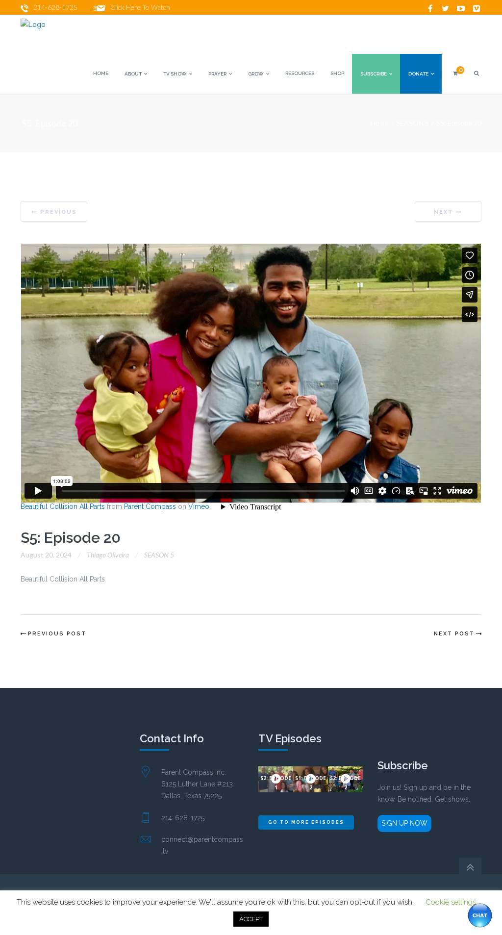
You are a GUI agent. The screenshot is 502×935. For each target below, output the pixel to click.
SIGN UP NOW (404, 823)
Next (443, 212)
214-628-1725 (55, 7)
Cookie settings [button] (451, 902)
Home (380, 123)
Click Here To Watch (140, 7)
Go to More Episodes (306, 822)
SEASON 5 (412, 123)
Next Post (454, 634)
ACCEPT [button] (251, 919)
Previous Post (57, 634)
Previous (58, 212)
